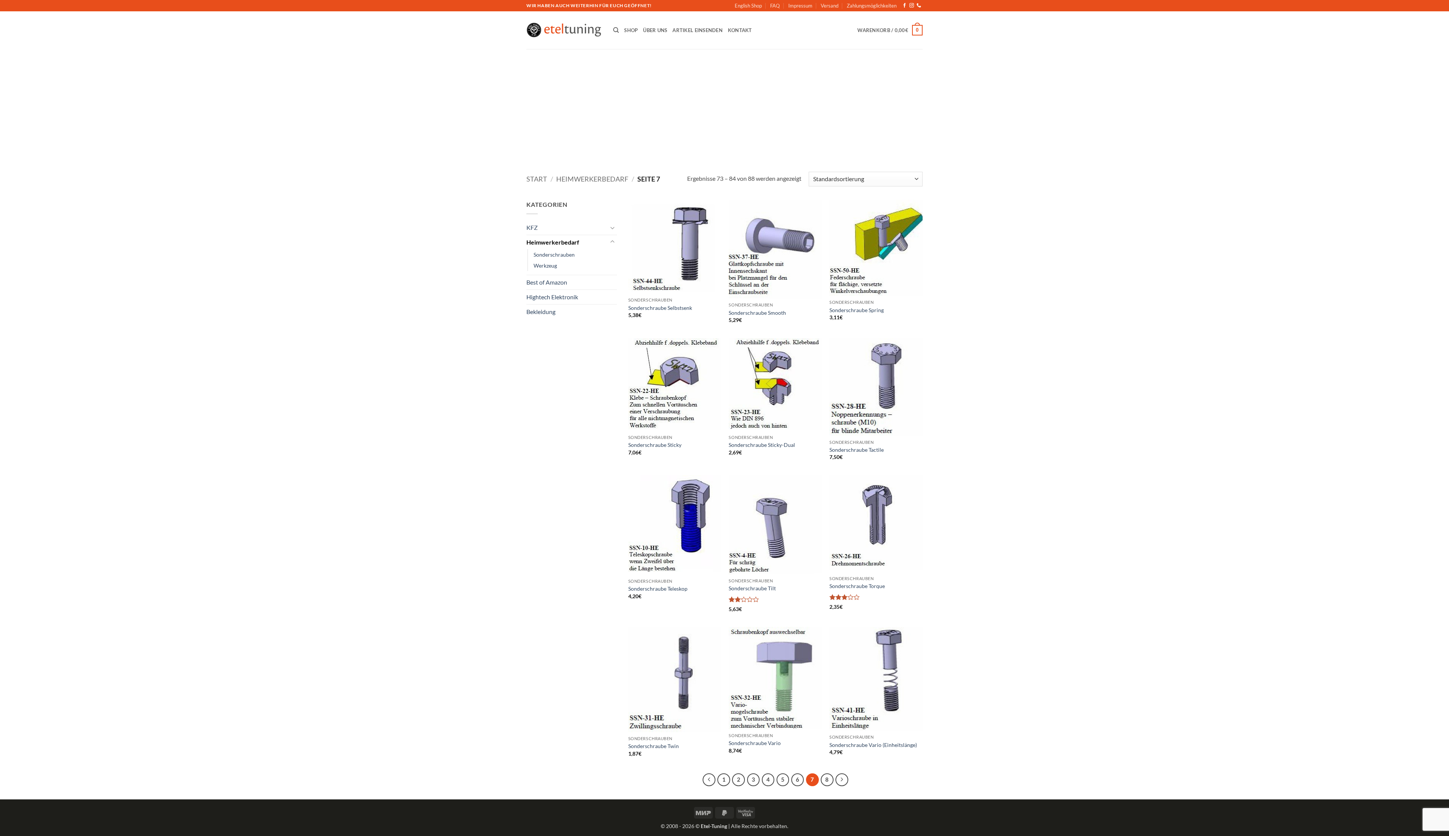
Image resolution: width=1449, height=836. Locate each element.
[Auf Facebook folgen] (904, 5)
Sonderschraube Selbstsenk (660, 308)
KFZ (532, 227)
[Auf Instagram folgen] (911, 5)
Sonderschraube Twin (653, 746)
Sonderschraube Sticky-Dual (762, 445)
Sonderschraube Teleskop (658, 588)
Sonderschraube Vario (755, 743)
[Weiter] (841, 779)
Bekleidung (540, 311)
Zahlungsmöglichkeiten (872, 6)
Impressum (800, 6)
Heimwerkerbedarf (592, 179)
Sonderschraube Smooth (757, 312)
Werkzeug (545, 265)
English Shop (748, 6)
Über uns (655, 30)
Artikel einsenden (697, 30)
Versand (829, 6)
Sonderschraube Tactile (856, 449)
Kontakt (740, 30)
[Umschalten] (612, 227)
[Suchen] (616, 30)
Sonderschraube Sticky (654, 445)
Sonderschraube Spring (856, 310)
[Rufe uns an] (919, 5)
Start (536, 179)
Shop (631, 30)
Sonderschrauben (554, 254)
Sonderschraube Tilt (752, 588)
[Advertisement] (724, 106)
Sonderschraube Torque (857, 586)
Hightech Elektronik (552, 296)
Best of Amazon (546, 282)
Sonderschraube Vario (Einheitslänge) (873, 745)
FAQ (775, 6)
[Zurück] (709, 779)
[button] (890, 30)
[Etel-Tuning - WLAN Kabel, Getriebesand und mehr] (564, 30)
